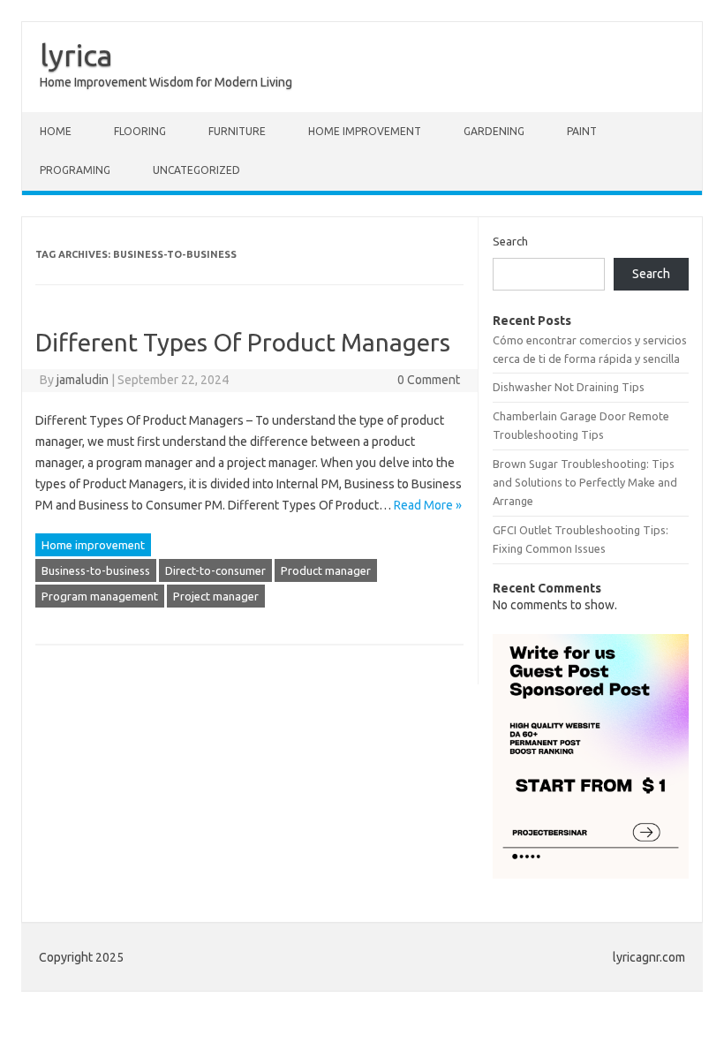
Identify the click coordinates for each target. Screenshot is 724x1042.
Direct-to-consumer (215, 570)
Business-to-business (95, 570)
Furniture (237, 131)
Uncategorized (196, 170)
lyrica (76, 55)
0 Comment (428, 380)
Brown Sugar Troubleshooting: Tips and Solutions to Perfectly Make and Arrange (585, 482)
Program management (99, 596)
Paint (582, 131)
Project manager (216, 596)
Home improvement (364, 131)
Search (510, 241)
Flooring (140, 131)
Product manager (326, 570)
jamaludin (83, 380)
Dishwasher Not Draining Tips (569, 387)
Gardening (494, 131)
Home (56, 131)
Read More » (428, 505)
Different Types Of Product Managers (242, 342)
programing (75, 170)
